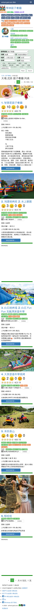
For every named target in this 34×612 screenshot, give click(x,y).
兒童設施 (28, 67)
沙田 (12, 42)
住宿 (18, 23)
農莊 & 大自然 (13, 21)
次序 (18, 61)
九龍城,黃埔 (22, 31)
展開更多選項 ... (5, 68)
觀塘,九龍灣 (14, 31)
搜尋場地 (4, 51)
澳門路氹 (13, 47)
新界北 (21, 38)
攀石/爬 (9, 23)
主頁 (2, 75)
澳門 (12, 45)
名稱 (2, 60)
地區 (2, 57)
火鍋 (23, 21)
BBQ (19, 21)
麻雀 (27, 21)
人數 (18, 57)
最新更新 (10, 15)
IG (5, 599)
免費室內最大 (25, 18)
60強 (3, 15)
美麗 (21, 23)
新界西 (17, 38)
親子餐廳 (5, 36)
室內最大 (24, 15)
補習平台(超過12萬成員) (9, 591)
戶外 (6, 21)
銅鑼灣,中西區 (15, 35)
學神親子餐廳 (14, 8)
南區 (25, 35)
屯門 (23, 40)
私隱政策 (5, 608)
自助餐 (12, 25)
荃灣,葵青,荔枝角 (16, 40)
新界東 (25, 38)
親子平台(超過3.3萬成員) (10, 593)
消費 (2, 54)
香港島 (12, 33)
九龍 (12, 29)
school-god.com (8, 2)
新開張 (17, 15)
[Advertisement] (17, 263)
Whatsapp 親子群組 (10, 602)
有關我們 (24, 588)
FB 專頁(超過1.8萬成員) (11, 596)
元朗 (27, 40)
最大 (30, 15)
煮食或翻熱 (5, 25)
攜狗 (14, 23)
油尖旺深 (30, 31)
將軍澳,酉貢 (25, 42)
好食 (3, 18)
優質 (8, 18)
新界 (12, 38)
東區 (21, 35)
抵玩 (17, 18)
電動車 (4, 23)
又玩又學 (27, 23)
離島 (31, 40)
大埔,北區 (17, 42)
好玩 (12, 18)
